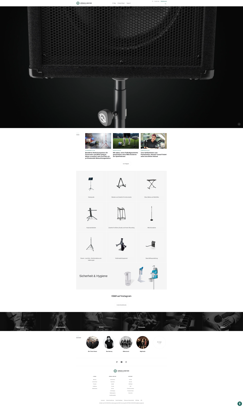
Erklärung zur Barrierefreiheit (129, 400)
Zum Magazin (126, 163)
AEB (141, 400)
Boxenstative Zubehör (87, 244)
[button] (239, 403)
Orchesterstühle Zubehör (148, 184)
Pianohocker (144, 190)
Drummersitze (145, 176)
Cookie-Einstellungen (119, 400)
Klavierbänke (144, 188)
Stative (113, 242)
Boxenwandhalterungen (87, 246)
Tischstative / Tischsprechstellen (150, 208)
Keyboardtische (85, 212)
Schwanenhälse (145, 210)
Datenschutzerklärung (110, 400)
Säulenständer (85, 214)
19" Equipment (115, 216)
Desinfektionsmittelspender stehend (100, 271)
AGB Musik (137, 400)
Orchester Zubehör (86, 182)
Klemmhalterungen (146, 219)
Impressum (103, 400)
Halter (112, 246)
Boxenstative (84, 238)
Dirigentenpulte (85, 180)
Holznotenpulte (85, 184)
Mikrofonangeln (145, 212)
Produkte (115, 150)
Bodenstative (144, 204)
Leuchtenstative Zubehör (87, 250)
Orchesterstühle (145, 182)
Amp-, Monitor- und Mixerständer (120, 213)
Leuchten (83, 188)
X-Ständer (83, 210)
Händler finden (156, 1)
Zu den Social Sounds (121, 305)
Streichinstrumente (116, 181)
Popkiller (143, 214)
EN (152, 1)
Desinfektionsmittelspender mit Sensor (100, 275)
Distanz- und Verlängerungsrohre (90, 242)
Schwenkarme (145, 206)
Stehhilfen (144, 178)
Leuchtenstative (85, 248)
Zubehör (83, 190)
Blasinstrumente (115, 183)
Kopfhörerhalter (115, 211)
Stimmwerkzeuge (116, 187)
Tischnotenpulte (85, 186)
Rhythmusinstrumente (117, 185)
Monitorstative (85, 240)
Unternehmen (88, 150)
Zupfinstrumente (115, 179)
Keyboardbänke (145, 186)
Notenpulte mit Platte (86, 178)
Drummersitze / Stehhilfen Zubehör (150, 180)
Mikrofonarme (145, 217)
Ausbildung (143, 150)
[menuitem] (114, 3)
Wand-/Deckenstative (147, 221)
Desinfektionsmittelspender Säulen (99, 273)
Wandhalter (114, 244)
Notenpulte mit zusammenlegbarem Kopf (92, 176)
